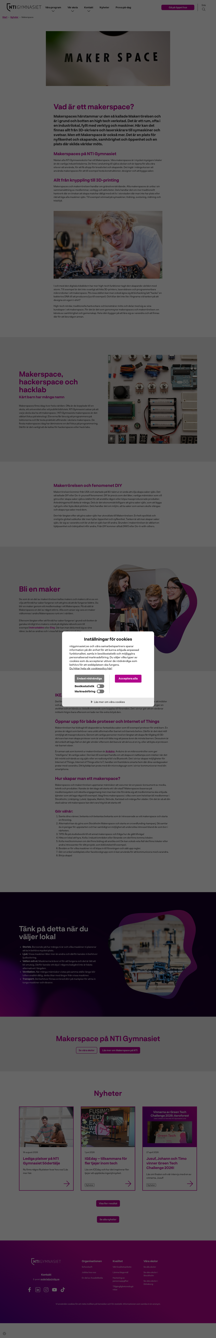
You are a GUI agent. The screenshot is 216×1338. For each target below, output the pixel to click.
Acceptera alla (128, 678)
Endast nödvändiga (89, 678)
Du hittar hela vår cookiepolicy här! (90, 668)
